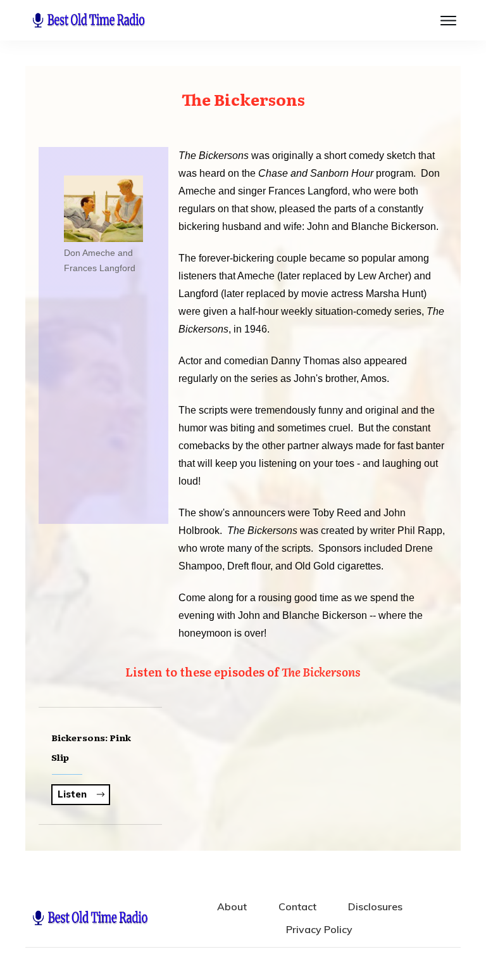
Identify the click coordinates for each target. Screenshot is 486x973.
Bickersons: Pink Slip (100, 766)
